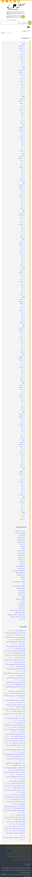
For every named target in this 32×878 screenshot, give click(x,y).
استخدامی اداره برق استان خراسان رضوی (16, 759)
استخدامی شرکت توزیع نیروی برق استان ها (15, 687)
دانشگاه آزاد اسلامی (20, 566)
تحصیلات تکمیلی (21, 551)
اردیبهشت (20, 48)
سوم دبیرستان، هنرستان (25, 856)
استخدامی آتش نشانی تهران (18, 826)
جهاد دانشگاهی (21, 555)
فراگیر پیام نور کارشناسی (17, 851)
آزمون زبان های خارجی (20, 531)
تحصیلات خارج (21, 553)
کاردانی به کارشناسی (20, 599)
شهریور (21, 57)
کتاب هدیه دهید (9, 33)
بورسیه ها (22, 546)
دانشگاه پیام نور (21, 568)
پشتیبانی (28, 859)
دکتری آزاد (24, 848)
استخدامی (22, 544)
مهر (22, 59)
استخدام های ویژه (21, 542)
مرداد (21, 55)
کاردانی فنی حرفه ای (17, 853)
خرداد (21, 50)
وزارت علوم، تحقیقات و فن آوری (17, 617)
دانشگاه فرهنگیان (21, 575)
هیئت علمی (22, 619)
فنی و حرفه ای (21, 595)
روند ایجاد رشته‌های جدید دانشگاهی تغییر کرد (14, 837)
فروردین (21, 46)
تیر (22, 53)
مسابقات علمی (21, 608)
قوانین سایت (14, 859)
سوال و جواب (23, 859)
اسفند (21, 94)
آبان (22, 61)
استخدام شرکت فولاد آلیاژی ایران (17, 738)
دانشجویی (22, 564)
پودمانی (23, 549)
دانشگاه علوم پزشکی (20, 573)
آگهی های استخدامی (20, 533)
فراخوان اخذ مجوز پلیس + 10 (18, 795)
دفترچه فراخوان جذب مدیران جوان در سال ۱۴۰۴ (14, 696)
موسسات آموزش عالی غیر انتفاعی (17, 610)
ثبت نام (8, 20)
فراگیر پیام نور (21, 593)
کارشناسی (22, 601)
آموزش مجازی (21, 535)
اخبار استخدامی (21, 538)
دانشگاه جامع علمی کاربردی (18, 571)
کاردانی (23, 597)
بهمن (21, 92)
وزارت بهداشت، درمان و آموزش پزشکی (16, 615)
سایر (24, 584)
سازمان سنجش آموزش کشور (18, 582)
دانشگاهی (22, 577)
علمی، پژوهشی (21, 590)
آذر (22, 64)
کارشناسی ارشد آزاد (11, 848)
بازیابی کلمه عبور (13, 20)
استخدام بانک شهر (20, 815)
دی (22, 66)
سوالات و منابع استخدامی (15, 856)
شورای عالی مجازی (20, 588)
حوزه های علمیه (21, 557)
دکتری (23, 579)
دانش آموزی (22, 562)
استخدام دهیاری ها (20, 631)
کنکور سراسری (21, 606)
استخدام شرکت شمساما (19, 723)
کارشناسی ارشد (21, 604)
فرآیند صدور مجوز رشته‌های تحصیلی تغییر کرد (14, 810)
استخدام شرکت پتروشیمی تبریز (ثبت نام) (15, 833)
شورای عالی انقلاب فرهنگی (19, 586)
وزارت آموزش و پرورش (20, 612)
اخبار (29, 31)
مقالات (8, 856)
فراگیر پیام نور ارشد (26, 851)
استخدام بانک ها (21, 540)
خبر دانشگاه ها (21, 560)
